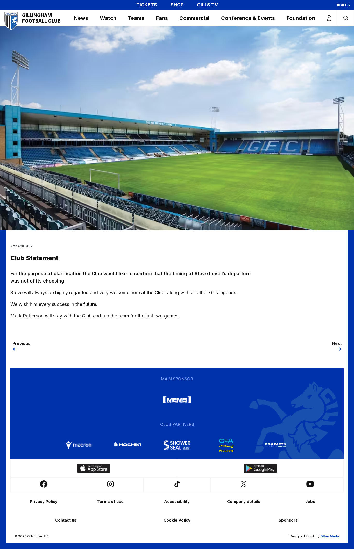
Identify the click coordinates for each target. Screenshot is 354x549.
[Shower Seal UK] (177, 445)
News (81, 18)
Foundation (301, 18)
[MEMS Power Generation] (177, 400)
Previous (21, 343)
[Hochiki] (128, 445)
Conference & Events (248, 18)
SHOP (177, 5)
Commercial (194, 18)
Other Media (329, 536)
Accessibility (177, 501)
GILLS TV (207, 5)
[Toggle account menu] (329, 18)
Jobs (310, 501)
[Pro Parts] (275, 445)
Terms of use (110, 501)
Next (337, 343)
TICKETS (146, 5)
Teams (136, 18)
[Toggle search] (345, 18)
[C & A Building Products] (226, 445)
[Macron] (78, 445)
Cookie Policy (177, 520)
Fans (162, 18)
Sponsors (288, 520)
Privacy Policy (44, 501)
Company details (243, 501)
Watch (108, 18)
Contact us (65, 520)
